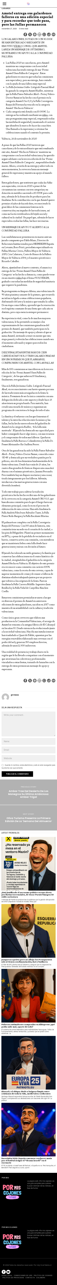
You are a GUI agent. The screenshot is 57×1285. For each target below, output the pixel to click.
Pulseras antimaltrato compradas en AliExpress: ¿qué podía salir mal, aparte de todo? (28, 1025)
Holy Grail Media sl (44, 1265)
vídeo (45, 115)
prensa (15, 694)
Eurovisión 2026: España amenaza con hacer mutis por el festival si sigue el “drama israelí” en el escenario (26, 1160)
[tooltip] (25, 34)
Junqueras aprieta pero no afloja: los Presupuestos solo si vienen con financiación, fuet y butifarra (26, 961)
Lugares (6, 8)
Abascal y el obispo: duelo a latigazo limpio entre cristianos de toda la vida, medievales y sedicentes (25, 1092)
